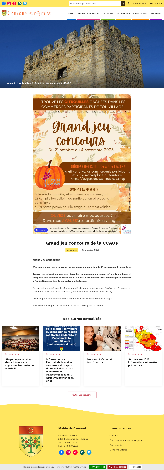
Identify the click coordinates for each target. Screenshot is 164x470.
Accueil (11, 83)
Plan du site (116, 445)
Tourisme (156, 13)
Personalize (135, 467)
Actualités (25, 83)
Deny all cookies (118, 467)
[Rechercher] (123, 3)
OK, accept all (98, 467)
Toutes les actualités (82, 395)
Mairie (71, 13)
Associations (140, 13)
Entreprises (123, 13)
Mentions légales (118, 449)
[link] (61, 291)
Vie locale (108, 13)
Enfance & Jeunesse (88, 13)
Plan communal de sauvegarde (126, 440)
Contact (114, 435)
